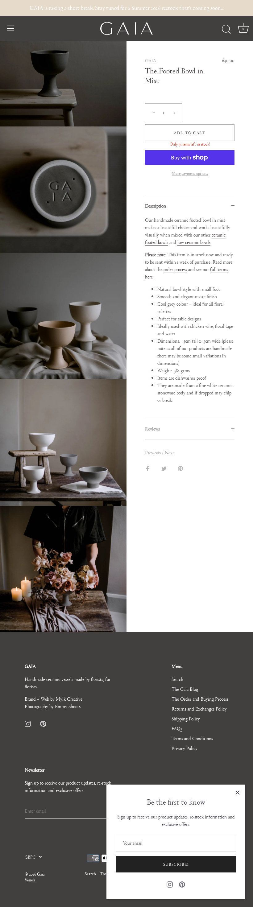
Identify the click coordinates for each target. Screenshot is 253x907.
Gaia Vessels (35, 877)
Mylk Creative (69, 698)
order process (175, 269)
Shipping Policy (186, 718)
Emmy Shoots (68, 706)
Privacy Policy (184, 748)
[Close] (237, 792)
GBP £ (30, 857)
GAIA (150, 60)
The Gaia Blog (185, 688)
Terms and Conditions (192, 738)
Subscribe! (176, 864)
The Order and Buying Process (200, 698)
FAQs (177, 728)
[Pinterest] (182, 883)
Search (177, 678)
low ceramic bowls (193, 241)
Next (169, 452)
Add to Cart (189, 132)
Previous (153, 452)
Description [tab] (155, 205)
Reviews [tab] (152, 428)
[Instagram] (170, 883)
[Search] (226, 29)
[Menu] (11, 28)
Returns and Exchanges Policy (199, 708)
